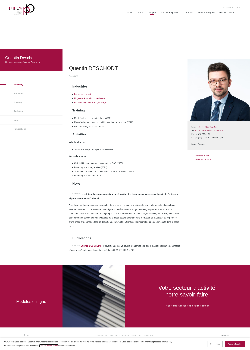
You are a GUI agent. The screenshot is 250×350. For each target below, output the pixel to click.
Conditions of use (101, 335)
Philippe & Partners (22, 9)
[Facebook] (201, 7)
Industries (18, 93)
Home (129, 12)
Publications (19, 129)
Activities (18, 111)
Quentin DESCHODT (91, 246)
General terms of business (119, 335)
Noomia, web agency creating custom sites (235, 335)
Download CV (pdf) (203, 159)
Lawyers (152, 12)
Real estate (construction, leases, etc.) (91, 102)
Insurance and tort (82, 94)
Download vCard (202, 156)
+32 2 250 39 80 (217, 130)
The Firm (188, 12)
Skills (140, 12)
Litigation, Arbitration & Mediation (89, 98)
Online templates (169, 12)
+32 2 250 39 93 (202, 130)
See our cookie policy (49, 346)
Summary (18, 85)
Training (17, 102)
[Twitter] (206, 7)
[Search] (240, 12)
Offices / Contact (227, 12)
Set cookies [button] (215, 344)
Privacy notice (149, 335)
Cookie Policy (136, 335)
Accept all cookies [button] (235, 344)
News (16, 120)
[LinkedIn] (209, 7)
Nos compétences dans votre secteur (187, 306)
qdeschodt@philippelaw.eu (209, 127)
